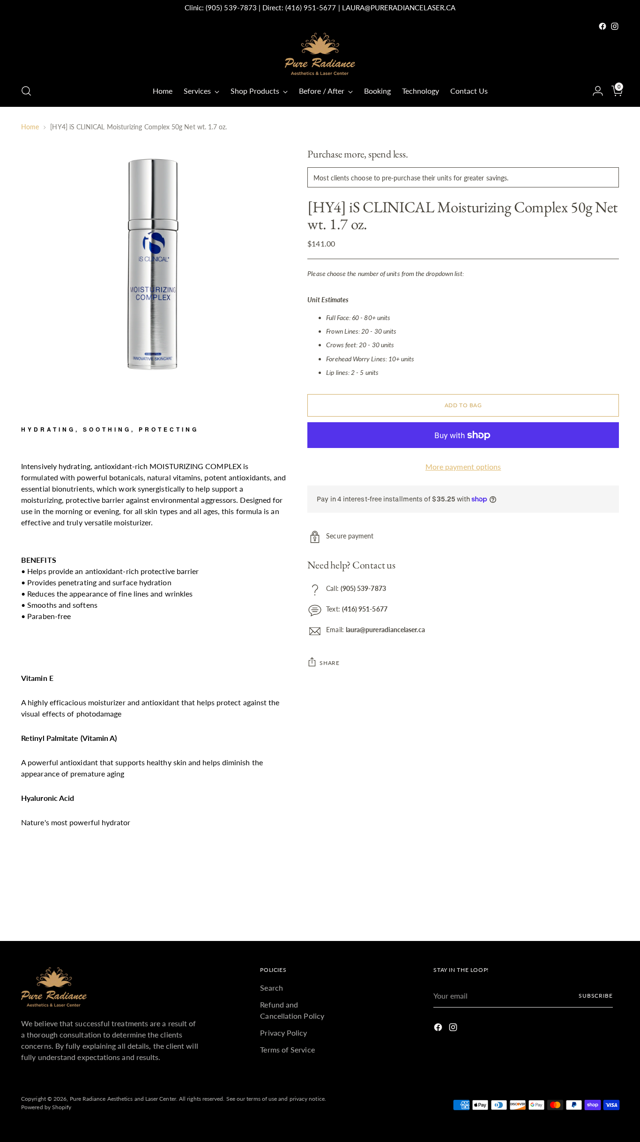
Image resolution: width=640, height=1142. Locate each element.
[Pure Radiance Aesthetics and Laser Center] (320, 54)
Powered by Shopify (46, 1107)
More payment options (463, 466)
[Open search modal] (26, 91)
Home (30, 127)
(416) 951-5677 (310, 8)
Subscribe (596, 995)
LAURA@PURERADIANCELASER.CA (399, 8)
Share (329, 662)
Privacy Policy (283, 1032)
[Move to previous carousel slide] (589, 909)
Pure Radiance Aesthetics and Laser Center (123, 1098)
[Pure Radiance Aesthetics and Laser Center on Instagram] (614, 26)
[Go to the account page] (594, 91)
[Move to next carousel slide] (611, 909)
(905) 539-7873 (231, 8)
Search (271, 987)
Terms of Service (287, 1049)
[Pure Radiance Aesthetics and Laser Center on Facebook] (602, 26)
